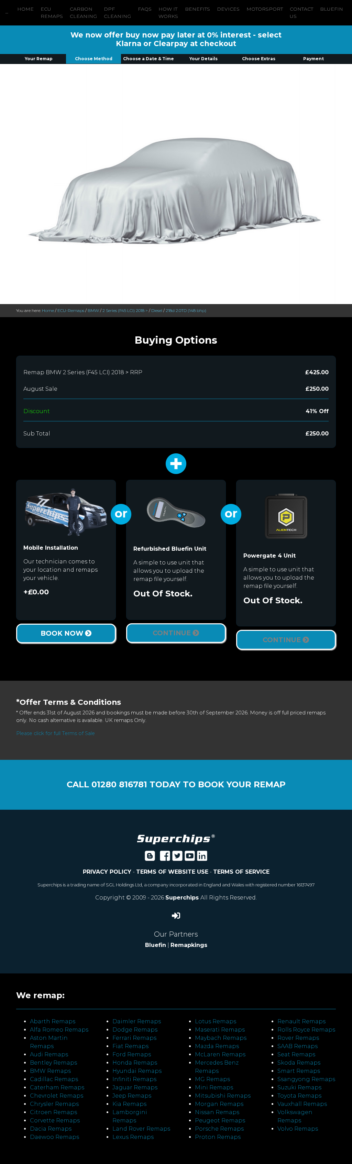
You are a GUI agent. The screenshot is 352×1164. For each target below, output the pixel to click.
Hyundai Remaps (137, 1071)
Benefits (197, 9)
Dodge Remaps (134, 1029)
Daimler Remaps (136, 1021)
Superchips (182, 897)
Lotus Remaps (215, 1021)
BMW (93, 310)
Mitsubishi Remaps (223, 1095)
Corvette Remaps (55, 1120)
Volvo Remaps (297, 1128)
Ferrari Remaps (134, 1038)
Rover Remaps (298, 1038)
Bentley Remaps (53, 1062)
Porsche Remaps (219, 1128)
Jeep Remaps (131, 1095)
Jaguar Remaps (134, 1087)
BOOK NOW (63, 633)
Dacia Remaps (51, 1128)
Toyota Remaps (299, 1095)
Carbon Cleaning (83, 12)
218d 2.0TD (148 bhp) (186, 310)
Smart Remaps (298, 1071)
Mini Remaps (214, 1087)
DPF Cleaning (117, 12)
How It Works (168, 12)
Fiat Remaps (130, 1046)
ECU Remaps (52, 12)
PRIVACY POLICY (107, 872)
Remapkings (188, 945)
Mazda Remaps (217, 1046)
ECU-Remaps (70, 310)
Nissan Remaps (217, 1112)
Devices (228, 9)
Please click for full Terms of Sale (55, 733)
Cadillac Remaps (54, 1079)
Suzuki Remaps (299, 1087)
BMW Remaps (50, 1071)
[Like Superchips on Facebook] (165, 858)
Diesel (156, 310)
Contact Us (301, 12)
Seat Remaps (296, 1054)
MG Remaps (212, 1079)
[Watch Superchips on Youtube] (190, 858)
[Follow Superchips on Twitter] (177, 858)
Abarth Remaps (52, 1021)
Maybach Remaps (220, 1038)
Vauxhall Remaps (302, 1104)
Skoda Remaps (298, 1062)
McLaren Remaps (220, 1054)
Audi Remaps (49, 1054)
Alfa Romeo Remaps (59, 1029)
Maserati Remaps (220, 1029)
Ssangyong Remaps (306, 1079)
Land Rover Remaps (141, 1128)
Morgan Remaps (219, 1104)
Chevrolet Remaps (56, 1095)
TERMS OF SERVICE (241, 872)
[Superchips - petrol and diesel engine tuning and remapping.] (176, 839)
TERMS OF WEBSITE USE (172, 872)
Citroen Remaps (53, 1112)
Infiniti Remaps (134, 1079)
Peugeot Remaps (220, 1120)
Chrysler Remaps (54, 1104)
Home (25, 9)
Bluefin (331, 9)
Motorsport (264, 9)
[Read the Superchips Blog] (150, 858)
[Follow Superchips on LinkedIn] (202, 858)
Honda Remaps (134, 1062)
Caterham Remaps (57, 1087)
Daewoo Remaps (54, 1137)
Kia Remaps (129, 1104)
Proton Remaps (218, 1137)
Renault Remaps (301, 1021)
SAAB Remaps (297, 1046)
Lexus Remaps (133, 1137)
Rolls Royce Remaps (306, 1029)
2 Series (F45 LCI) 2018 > (125, 310)
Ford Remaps (131, 1054)
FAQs (145, 9)
